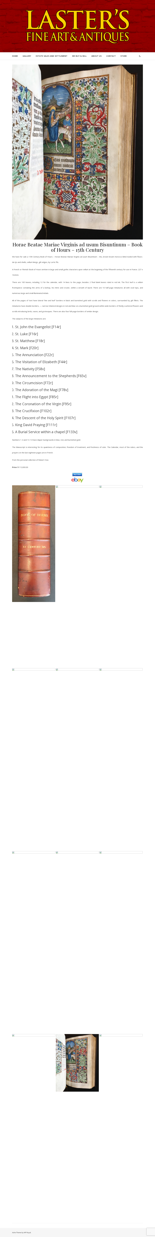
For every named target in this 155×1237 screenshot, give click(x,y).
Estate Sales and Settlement (51, 56)
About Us (96, 56)
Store (123, 56)
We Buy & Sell (79, 56)
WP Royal (27, 1232)
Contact (111, 56)
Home (15, 56)
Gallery (27, 56)
